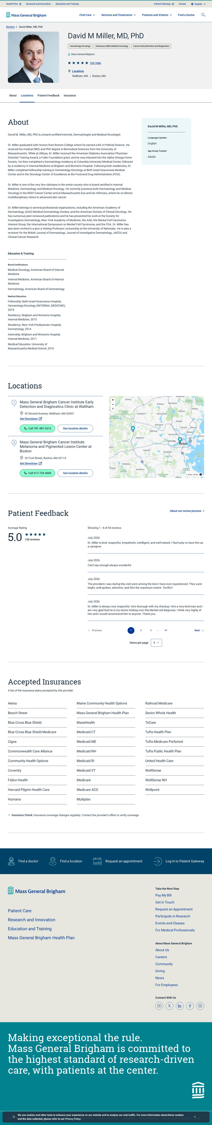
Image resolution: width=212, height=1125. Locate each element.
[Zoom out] (113, 404)
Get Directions (29, 418)
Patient (20, 910)
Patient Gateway (162, 4)
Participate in (172, 916)
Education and (30, 928)
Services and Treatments (116, 15)
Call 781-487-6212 (39, 428)
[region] (156, 437)
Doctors (10, 26)
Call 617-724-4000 (39, 473)
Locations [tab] (27, 95)
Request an (174, 909)
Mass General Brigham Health (41, 937)
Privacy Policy (72, 1118)
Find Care (85, 15)
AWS (190, 474)
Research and (31, 919)
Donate (182, 4)
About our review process (185, 510)
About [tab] (13, 95)
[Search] (203, 14)
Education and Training (67, 4)
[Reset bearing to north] (113, 409)
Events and (170, 923)
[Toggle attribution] (201, 474)
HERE (195, 474)
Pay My (163, 895)
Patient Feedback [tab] (48, 95)
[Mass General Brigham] (26, 15)
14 (165, 630)
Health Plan (12, 4)
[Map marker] (133, 429)
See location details (75, 428)
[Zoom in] (113, 400)
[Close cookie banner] (194, 1117)
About (162, 950)
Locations (78, 71)
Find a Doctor (186, 15)
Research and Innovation (38, 4)
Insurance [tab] (70, 95)
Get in (164, 902)
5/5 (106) (95, 63)
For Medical (175, 930)
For (166, 985)
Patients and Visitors (155, 15)
